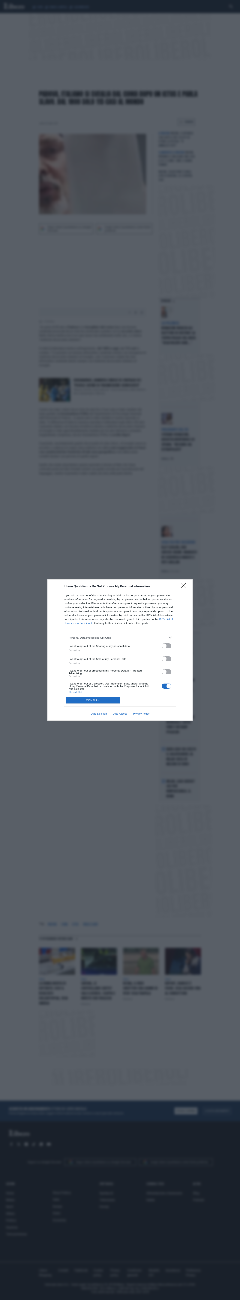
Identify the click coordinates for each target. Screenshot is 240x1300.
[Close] (184, 586)
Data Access (120, 713)
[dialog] (120, 650)
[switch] (166, 645)
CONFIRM (93, 700)
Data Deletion (99, 713)
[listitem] (120, 638)
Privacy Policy (141, 713)
